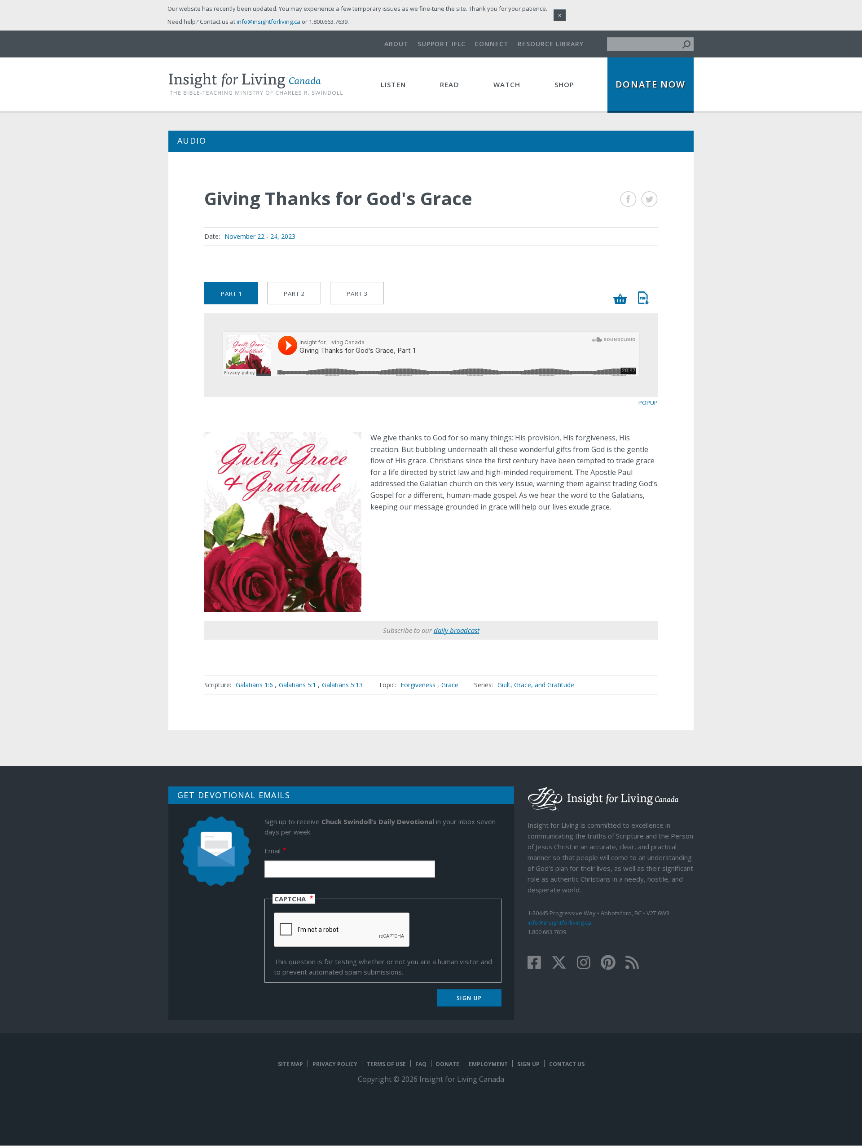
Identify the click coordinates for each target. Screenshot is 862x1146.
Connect (492, 44)
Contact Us (567, 1064)
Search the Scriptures (643, 297)
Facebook (628, 199)
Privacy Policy (334, 1064)
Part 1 (231, 294)
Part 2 (294, 294)
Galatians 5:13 (342, 685)
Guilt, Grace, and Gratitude (535, 685)
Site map (290, 1064)
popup (648, 403)
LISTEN (393, 84)
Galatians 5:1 (298, 685)
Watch (506, 84)
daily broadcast (456, 630)
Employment (488, 1064)
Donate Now (651, 84)
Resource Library (551, 44)
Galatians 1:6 (255, 685)
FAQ (421, 1064)
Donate (447, 1064)
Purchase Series (621, 298)
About (396, 44)
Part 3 (357, 294)
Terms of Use (386, 1064)
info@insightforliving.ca (559, 922)
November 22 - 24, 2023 (259, 236)
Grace (449, 685)
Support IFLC (442, 44)
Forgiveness (417, 685)
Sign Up (528, 1064)
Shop (564, 84)
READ (449, 84)
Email (272, 850)
